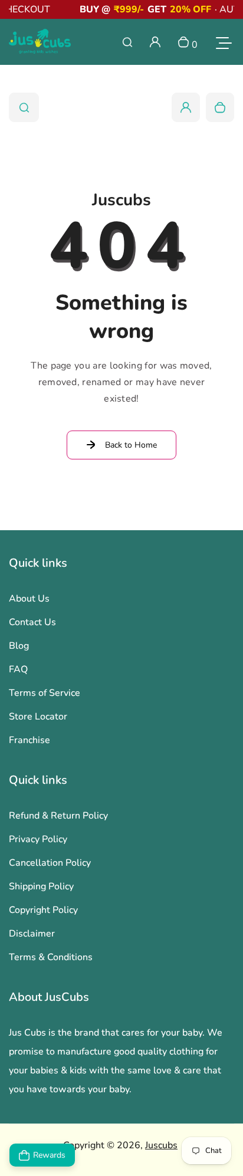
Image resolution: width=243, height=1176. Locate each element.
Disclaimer (32, 933)
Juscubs (161, 1145)
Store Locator (38, 716)
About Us (29, 598)
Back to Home (131, 445)
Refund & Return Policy (58, 815)
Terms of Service (44, 692)
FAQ (18, 669)
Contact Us (32, 622)
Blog (19, 645)
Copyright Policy (43, 910)
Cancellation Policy (50, 862)
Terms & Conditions (51, 957)
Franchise (29, 740)
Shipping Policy (41, 886)
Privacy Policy (38, 839)
